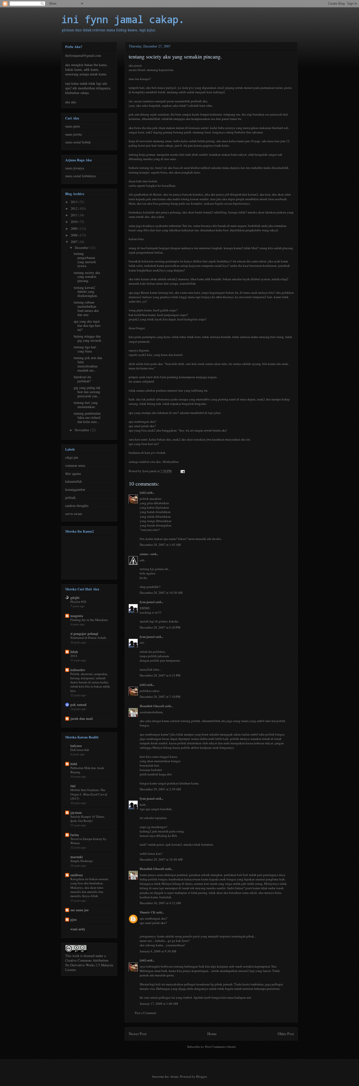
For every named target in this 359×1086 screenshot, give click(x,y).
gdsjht (75, 597)
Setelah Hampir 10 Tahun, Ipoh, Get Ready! (87, 818)
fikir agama (73, 473)
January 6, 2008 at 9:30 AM (158, 951)
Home (212, 1033)
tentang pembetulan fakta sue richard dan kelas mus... (87, 417)
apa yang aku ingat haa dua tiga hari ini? (87, 325)
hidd (73, 763)
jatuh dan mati (81, 718)
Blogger (201, 1076)
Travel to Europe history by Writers (88, 841)
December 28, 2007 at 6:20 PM (160, 627)
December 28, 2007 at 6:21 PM (160, 675)
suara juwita (73, 134)
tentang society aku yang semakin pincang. (87, 276)
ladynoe (76, 745)
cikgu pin (71, 457)
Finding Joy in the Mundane (89, 620)
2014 (73, 656)
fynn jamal (147, 601)
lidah (74, 651)
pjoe (73, 919)
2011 (74, 215)
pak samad (78, 704)
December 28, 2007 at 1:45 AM (160, 544)
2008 (74, 235)
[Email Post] (182, 471)
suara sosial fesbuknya (80, 176)
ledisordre (77, 669)
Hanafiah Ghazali (152, 705)
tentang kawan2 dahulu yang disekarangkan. (86, 291)
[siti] (143, 492)
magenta (76, 615)
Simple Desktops (81, 861)
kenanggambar (75, 489)
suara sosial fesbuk (78, 142)
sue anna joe (79, 909)
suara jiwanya (74, 168)
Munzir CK (147, 912)
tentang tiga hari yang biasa (85, 349)
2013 (74, 201)
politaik (70, 497)
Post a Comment (145, 1013)
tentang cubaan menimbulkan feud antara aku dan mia (86, 308)
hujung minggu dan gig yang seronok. (88, 338)
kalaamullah (73, 481)
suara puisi (72, 126)
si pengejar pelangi (84, 633)
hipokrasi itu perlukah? (82, 378)
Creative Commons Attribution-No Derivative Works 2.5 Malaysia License (89, 965)
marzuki (76, 856)
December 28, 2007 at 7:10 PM (160, 696)
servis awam (73, 513)
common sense (75, 465)
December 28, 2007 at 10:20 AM (161, 592)
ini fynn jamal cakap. (122, 19)
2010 (74, 221)
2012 (74, 208)
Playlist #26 (78, 601)
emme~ (145, 553)
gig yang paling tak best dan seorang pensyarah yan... (87, 391)
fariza (74, 834)
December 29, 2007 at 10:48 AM (161, 859)
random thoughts (76, 505)
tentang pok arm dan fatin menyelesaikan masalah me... (88, 363)
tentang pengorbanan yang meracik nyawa (85, 259)
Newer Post (137, 1033)
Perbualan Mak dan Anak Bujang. (87, 770)
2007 (74, 241)
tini (72, 785)
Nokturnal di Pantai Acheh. (88, 637)
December (82, 247)
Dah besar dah (79, 749)
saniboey (76, 874)
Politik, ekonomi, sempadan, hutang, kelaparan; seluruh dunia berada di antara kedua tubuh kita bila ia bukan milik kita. (90, 682)
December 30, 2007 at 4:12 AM (160, 903)
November (82, 430)
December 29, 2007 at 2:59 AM (160, 789)
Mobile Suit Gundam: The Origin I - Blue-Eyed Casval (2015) (88, 794)
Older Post (286, 1033)
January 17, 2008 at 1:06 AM (159, 1003)
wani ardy (77, 929)
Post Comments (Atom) (220, 1046)
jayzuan (76, 812)
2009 (74, 228)
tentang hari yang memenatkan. (86, 404)
